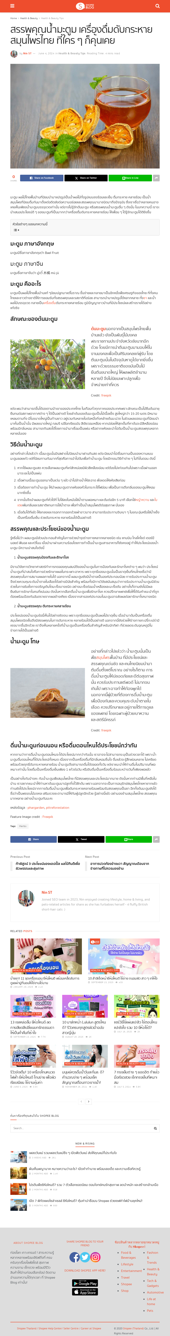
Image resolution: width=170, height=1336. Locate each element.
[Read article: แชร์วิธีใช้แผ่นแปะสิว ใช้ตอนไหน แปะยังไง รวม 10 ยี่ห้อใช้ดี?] (137, 1006)
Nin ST (27, 53)
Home (13, 18)
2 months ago (40, 1173)
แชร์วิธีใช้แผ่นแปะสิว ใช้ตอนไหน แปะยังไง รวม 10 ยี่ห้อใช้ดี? (135, 1025)
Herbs (23, 826)
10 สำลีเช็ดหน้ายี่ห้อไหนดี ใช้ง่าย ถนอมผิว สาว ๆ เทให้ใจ (123, 978)
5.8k (138, 1086)
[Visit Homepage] (85, 6)
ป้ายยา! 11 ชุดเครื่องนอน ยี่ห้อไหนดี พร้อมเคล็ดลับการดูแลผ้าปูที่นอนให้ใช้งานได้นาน (44, 981)
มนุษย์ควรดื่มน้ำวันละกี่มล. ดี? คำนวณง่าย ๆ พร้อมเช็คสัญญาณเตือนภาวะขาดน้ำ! (83, 1077)
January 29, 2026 (23, 987)
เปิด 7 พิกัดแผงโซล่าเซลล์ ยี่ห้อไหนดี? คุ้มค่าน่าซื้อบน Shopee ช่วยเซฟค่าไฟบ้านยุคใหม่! (85, 1201)
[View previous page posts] (81, 1102)
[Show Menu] (12, 6)
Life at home (151, 1302)
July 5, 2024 (124, 1086)
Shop (125, 1291)
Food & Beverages (128, 1255)
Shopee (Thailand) (133, 1329)
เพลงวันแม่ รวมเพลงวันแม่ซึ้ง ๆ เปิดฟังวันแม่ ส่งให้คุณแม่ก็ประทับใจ (73, 1153)
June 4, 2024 (46, 54)
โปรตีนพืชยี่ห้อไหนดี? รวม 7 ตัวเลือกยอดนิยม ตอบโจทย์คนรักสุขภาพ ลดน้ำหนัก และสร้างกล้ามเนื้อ (93, 1185)
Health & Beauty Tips (52, 18)
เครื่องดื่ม (50, 303)
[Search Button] (157, 6)
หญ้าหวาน (142, 500)
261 (53, 1157)
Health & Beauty (29, 18)
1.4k (94, 1086)
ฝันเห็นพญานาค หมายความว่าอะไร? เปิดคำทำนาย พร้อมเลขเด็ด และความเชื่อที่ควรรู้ (85, 1169)
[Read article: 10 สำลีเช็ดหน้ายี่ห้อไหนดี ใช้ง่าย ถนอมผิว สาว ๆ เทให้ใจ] (124, 956)
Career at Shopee (91, 1329)
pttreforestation (57, 807)
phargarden (36, 807)
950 (55, 1205)
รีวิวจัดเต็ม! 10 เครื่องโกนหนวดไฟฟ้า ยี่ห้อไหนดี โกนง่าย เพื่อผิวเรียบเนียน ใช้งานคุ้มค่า (33, 1077)
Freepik (47, 817)
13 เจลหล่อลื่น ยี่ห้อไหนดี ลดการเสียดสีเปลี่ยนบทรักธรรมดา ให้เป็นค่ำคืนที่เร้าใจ (32, 1027)
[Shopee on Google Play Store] (85, 1282)
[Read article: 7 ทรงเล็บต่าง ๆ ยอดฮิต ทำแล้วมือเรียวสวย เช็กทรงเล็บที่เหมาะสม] (137, 1056)
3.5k (35, 1086)
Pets (150, 1310)
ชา (145, 298)
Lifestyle (127, 1264)
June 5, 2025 (20, 1086)
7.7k (43, 1036)
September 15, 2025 (102, 982)
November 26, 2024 (76, 1086)
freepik (106, 395)
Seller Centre (71, 1329)
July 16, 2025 (124, 1031)
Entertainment (131, 1271)
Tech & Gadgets (153, 1283)
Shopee (126, 1284)
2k (90, 1036)
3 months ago (40, 1205)
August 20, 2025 (74, 1036)
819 (55, 1189)
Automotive (155, 1292)
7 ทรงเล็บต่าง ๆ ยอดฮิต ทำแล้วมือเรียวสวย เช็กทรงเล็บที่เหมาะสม (136, 1077)
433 (120, 982)
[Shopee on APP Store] (85, 1290)
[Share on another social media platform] (156, 178)
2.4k (40, 987)
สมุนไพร (103, 658)
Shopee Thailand (26, 1329)
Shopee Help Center (50, 1329)
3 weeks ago (39, 1157)
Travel (125, 1277)
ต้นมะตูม (98, 329)
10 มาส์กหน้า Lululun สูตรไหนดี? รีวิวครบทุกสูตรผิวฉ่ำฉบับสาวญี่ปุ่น (84, 1027)
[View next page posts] (89, 1102)
